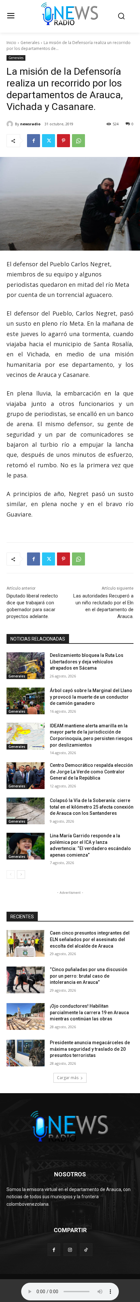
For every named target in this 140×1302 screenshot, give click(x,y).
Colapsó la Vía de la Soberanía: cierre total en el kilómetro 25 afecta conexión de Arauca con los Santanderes (91, 807)
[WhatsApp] (78, 140)
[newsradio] (11, 124)
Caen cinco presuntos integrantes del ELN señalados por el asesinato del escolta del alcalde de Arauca (90, 939)
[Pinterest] (63, 140)
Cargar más (67, 1077)
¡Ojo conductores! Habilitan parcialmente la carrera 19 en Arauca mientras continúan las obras (89, 1012)
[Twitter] (48, 140)
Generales (30, 42)
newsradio (30, 123)
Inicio (11, 42)
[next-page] (21, 874)
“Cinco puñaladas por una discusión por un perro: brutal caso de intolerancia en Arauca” (88, 976)
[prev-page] (11, 874)
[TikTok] (86, 1249)
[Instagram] (69, 1249)
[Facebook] (33, 140)
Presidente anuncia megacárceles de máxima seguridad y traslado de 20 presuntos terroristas (90, 1049)
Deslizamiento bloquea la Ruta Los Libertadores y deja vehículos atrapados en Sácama (86, 662)
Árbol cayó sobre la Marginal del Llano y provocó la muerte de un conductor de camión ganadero (91, 697)
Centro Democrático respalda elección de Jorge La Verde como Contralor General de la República (91, 772)
